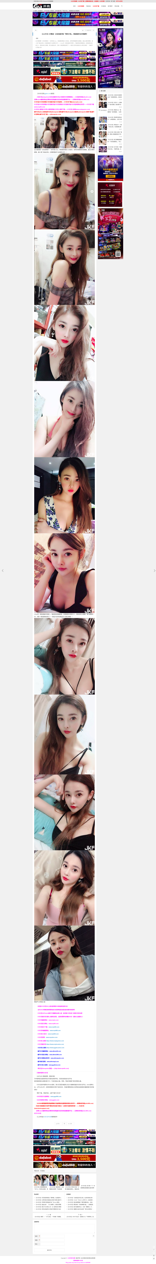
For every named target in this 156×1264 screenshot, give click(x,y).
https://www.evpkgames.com (55, 1041)
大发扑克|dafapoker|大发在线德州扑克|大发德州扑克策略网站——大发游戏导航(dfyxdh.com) (64, 97)
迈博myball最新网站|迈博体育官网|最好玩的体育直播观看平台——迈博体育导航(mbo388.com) (61, 99)
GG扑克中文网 (47, 1116)
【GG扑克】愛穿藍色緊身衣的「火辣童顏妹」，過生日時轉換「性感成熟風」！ (115, 119)
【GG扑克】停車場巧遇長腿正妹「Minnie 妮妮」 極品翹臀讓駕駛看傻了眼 (54, 1202)
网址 (36, 1244)
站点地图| (83, 1258)
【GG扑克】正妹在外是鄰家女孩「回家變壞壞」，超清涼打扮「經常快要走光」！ (115, 97)
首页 (74, 6)
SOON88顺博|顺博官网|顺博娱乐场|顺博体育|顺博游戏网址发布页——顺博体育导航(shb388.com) (65, 1103)
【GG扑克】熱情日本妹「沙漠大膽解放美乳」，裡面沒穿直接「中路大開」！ (72, 1189)
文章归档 (107, 1)
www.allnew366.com (55, 1054)
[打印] (82, 30)
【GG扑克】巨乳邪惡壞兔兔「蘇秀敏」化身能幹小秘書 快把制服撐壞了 (53, 1197)
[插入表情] (93, 1236)
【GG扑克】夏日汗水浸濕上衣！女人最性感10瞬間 (48, 1206)
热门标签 (113, 1)
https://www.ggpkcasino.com (55, 1047)
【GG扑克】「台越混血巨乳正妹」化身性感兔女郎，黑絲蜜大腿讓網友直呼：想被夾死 (89, 1197)
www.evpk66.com (54, 1027)
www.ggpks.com (54, 1100)
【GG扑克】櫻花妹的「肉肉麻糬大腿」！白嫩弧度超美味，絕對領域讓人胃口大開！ (88, 1204)
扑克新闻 (103, 6)
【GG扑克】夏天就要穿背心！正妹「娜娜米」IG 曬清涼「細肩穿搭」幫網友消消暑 (88, 1206)
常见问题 (117, 6)
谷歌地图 (93, 1258)
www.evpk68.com (53, 1034)
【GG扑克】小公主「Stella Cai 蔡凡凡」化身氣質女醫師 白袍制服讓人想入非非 (87, 1200)
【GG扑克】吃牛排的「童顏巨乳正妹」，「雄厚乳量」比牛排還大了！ (115, 149)
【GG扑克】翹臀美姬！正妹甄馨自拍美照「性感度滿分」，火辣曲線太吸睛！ (56, 1189)
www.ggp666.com (55, 1096)
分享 (71, 1123)
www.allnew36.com (55, 1051)
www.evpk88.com (55, 1030)
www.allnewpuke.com (57, 1058)
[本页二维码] (154, 1258)
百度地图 (88, 1258)
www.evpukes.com (51, 1037)
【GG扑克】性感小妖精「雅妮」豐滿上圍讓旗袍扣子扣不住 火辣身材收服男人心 (115, 134)
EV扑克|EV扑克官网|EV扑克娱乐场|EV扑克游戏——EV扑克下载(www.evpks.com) (58, 102)
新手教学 (110, 6)
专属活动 (88, 6)
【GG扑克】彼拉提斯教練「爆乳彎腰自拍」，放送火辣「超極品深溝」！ (85, 1202)
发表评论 (88, 30)
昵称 (37, 1236)
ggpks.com (47, 93)
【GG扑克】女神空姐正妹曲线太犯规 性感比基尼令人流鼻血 (50, 1200)
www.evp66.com (53, 1023)
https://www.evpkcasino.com (55, 1044)
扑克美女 (40, 10)
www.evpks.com (53, 1020)
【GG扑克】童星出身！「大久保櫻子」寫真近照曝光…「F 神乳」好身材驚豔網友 (56, 1204)
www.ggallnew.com (54, 1065)
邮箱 (37, 1240)
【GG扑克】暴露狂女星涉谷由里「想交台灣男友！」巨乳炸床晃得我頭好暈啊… (87, 1209)
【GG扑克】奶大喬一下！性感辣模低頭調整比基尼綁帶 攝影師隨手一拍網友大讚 (88, 1189)
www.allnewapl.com (53, 1061)
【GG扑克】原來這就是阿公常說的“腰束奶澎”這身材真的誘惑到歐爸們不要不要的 (56, 1209)
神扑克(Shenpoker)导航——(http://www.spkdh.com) (53, 1068)
